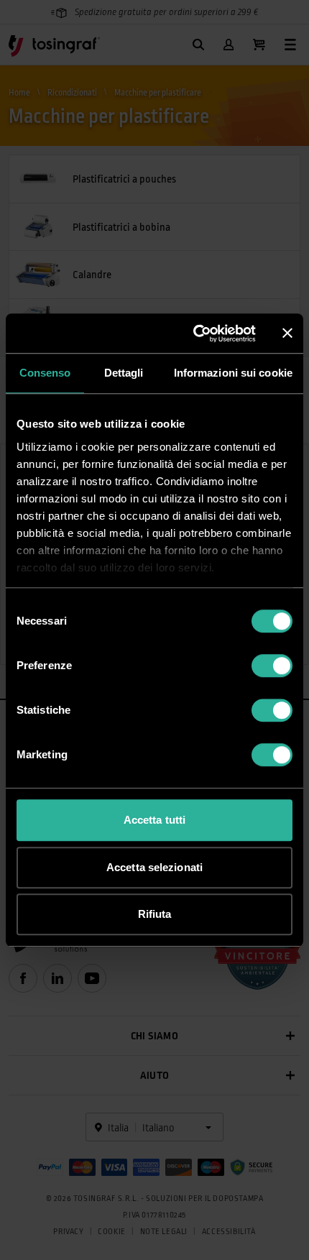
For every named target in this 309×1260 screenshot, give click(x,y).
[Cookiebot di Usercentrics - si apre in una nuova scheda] (194, 333)
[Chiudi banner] (287, 333)
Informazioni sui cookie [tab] (233, 373)
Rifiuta (155, 914)
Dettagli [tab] (124, 373)
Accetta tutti (154, 820)
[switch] (272, 665)
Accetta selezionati (154, 867)
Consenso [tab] (45, 373)
